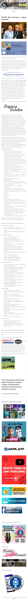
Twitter (7, 332)
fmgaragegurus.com (19, 351)
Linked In (12, 332)
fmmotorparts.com (9, 351)
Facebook (3, 332)
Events (18, 332)
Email (15, 332)
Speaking (22, 332)
